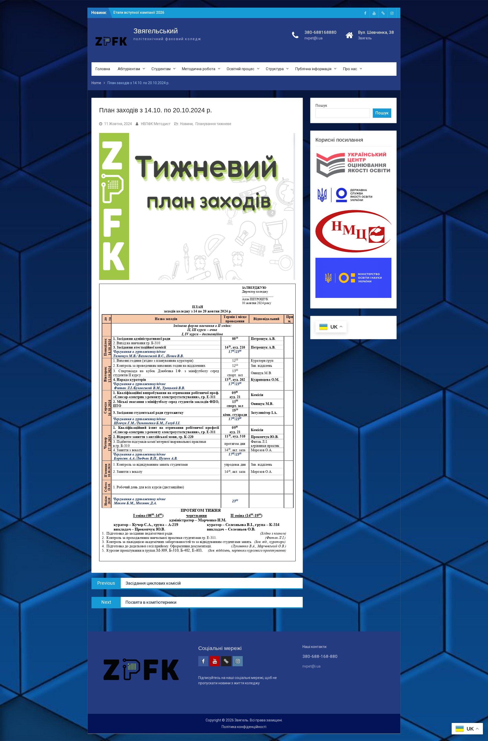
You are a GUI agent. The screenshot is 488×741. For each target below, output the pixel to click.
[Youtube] (374, 13)
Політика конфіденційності (244, 727)
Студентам (161, 69)
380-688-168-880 (320, 656)
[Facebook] (365, 13)
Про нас (350, 69)
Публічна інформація (313, 69)
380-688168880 (320, 32)
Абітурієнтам (129, 69)
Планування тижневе (213, 124)
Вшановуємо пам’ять (131, 12)
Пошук (321, 105)
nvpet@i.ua (313, 38)
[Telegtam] (383, 13)
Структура (275, 69)
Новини (186, 124)
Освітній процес (240, 69)
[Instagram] (391, 13)
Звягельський (155, 31)
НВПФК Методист (156, 124)
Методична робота (198, 69)
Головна (102, 69)
